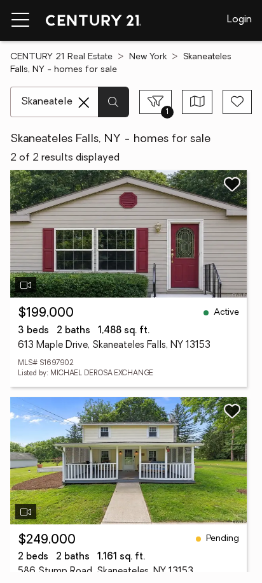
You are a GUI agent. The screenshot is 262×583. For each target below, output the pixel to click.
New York (148, 57)
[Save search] (237, 102)
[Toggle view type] (197, 102)
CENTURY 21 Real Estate (61, 57)
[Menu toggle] (20, 20)
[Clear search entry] (84, 102)
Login (239, 20)
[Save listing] (232, 184)
